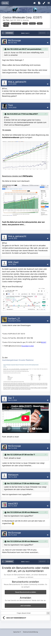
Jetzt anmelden (25, 605)
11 (48, 613)
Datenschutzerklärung (30, 632)
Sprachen (16, 632)
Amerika (26, 20)
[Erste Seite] (3, 32)
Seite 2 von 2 (25, 33)
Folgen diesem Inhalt (23, 613)
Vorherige (9, 33)
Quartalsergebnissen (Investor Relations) (18, 360)
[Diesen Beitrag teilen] (47, 43)
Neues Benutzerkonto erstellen (25, 592)
